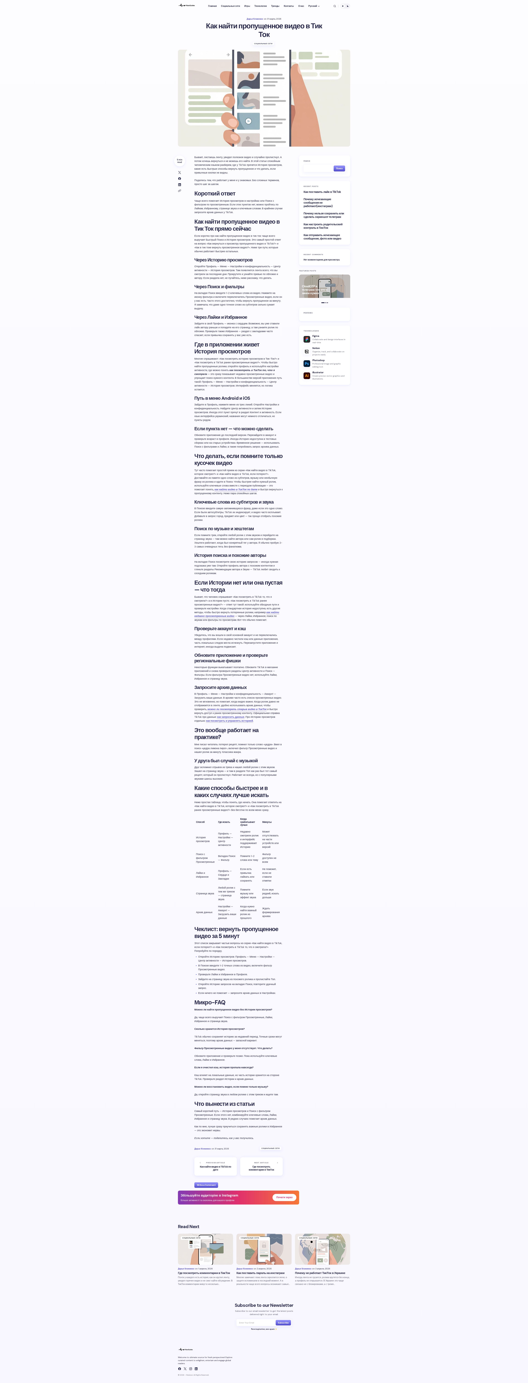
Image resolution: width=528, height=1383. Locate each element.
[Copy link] (180, 191)
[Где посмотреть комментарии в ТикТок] (261, 1166)
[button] (334, 6)
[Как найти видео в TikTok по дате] (215, 1166)
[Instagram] (190, 1369)
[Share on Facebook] (180, 179)
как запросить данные (230, 717)
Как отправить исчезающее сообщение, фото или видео (322, 236)
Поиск (307, 161)
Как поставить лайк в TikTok (322, 192)
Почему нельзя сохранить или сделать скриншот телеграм (324, 215)
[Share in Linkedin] (180, 185)
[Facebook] (179, 1369)
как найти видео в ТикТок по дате (236, 489)
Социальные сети (263, 44)
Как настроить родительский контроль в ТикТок (323, 226)
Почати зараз (284, 1197)
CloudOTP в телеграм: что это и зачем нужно (314, 290)
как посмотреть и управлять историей (229, 720)
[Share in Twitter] (180, 173)
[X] (185, 1369)
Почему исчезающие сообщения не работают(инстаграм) (318, 203)
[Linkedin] (196, 1369)
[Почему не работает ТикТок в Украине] (322, 1249)
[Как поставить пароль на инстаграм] (264, 1249)
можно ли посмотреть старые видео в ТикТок (237, 709)
